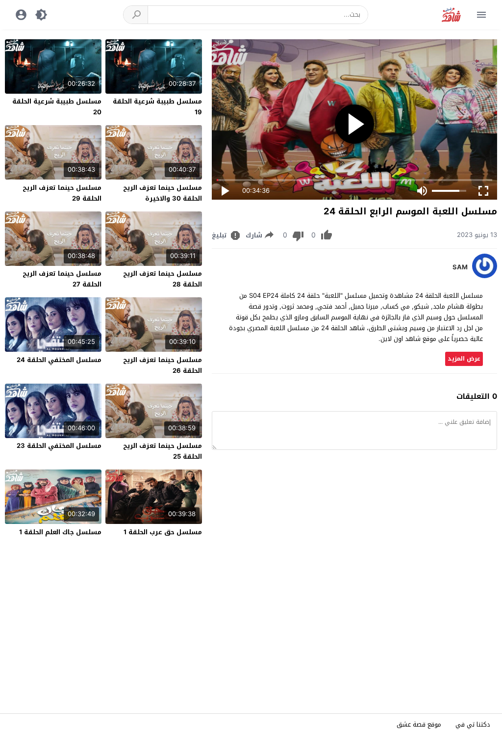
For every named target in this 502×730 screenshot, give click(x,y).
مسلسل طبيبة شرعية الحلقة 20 (56, 106)
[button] (136, 15)
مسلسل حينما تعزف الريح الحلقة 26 (162, 365)
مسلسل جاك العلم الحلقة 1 (60, 532)
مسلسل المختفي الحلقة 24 (59, 360)
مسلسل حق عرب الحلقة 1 (163, 532)
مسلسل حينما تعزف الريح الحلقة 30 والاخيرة (162, 193)
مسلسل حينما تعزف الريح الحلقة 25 (162, 451)
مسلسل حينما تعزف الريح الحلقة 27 (62, 278)
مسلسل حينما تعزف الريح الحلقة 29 (62, 193)
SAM (460, 267)
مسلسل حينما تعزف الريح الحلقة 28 (162, 278)
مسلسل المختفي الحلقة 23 (59, 446)
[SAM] (484, 276)
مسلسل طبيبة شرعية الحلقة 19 (157, 106)
